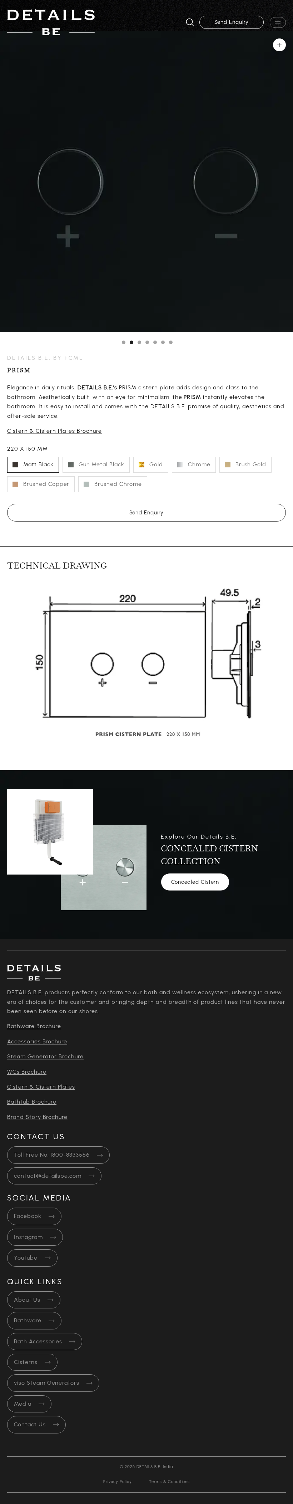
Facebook (27, 1216)
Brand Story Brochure (37, 1117)
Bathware (27, 1320)
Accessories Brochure (37, 1041)
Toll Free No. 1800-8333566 (52, 1155)
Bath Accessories (38, 1341)
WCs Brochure (26, 1072)
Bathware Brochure (34, 1026)
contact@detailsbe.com (47, 1176)
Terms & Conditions (169, 1482)
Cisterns (26, 1362)
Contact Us (30, 1424)
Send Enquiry (231, 22)
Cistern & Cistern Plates (41, 1087)
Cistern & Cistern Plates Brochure (54, 431)
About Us (27, 1300)
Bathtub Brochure (31, 1102)
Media (22, 1404)
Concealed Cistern (195, 882)
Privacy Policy (117, 1482)
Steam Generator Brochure (45, 1056)
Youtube (26, 1258)
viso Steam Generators (46, 1383)
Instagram (28, 1237)
